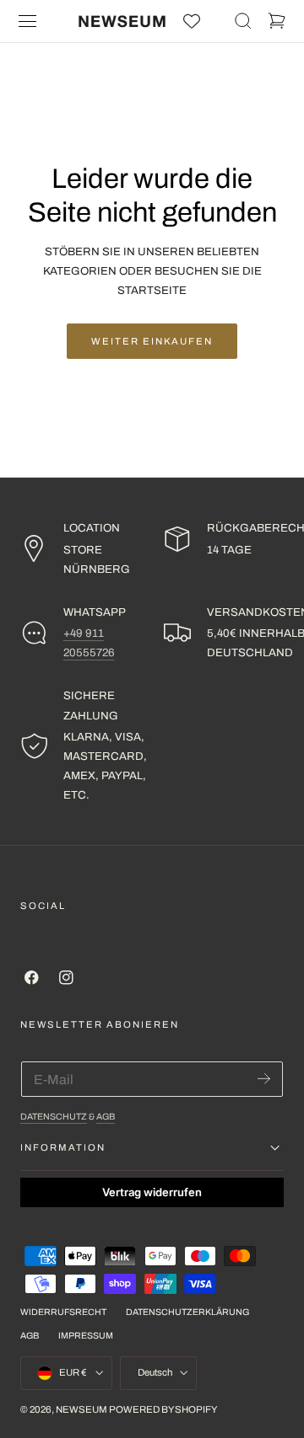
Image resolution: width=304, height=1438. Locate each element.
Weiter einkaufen (152, 341)
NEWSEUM (81, 1409)
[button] (28, 21)
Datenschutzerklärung (187, 1312)
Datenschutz (53, 1116)
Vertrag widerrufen (152, 1192)
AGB (105, 1116)
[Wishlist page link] (191, 21)
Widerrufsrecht (63, 1312)
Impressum (85, 1335)
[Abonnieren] (264, 1078)
